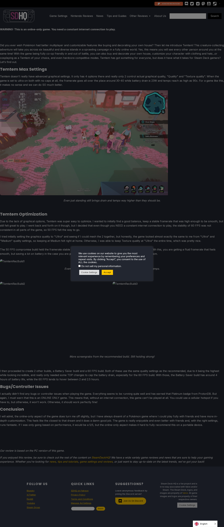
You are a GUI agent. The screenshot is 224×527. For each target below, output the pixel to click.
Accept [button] (107, 272)
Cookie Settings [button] (89, 272)
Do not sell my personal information (101, 266)
